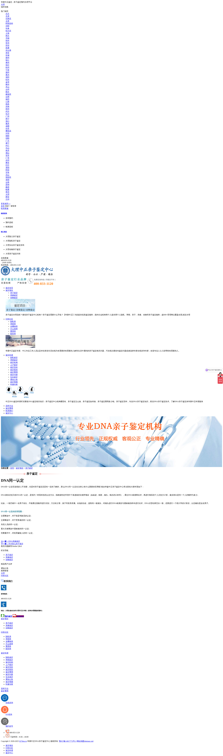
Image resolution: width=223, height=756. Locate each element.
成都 (7, 126)
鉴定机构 (14, 362)
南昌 (7, 104)
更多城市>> (5, 204)
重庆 (7, 124)
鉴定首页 (9, 288)
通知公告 (14, 380)
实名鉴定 (14, 377)
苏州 (7, 45)
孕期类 (13, 324)
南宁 (7, 119)
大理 (3, 4)
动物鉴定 (14, 298)
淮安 (7, 53)
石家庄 (8, 19)
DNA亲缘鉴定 (10, 541)
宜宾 (7, 155)
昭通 (7, 189)
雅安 (7, 163)
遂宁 (7, 143)
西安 (7, 197)
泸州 (7, 133)
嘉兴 (7, 75)
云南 (7, 182)
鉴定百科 (14, 367)
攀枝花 (8, 131)
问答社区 (9, 319)
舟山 (7, 87)
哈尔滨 (8, 31)
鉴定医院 (14, 370)
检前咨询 (4, 213)
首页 (3, 206)
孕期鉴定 (14, 360)
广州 (7, 116)
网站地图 (80, 741)
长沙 (7, 114)
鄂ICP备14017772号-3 (67, 741)
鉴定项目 (9, 290)
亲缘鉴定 (14, 295)
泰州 (7, 62)
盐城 (7, 55)
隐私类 (13, 321)
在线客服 (4, 258)
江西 (7, 102)
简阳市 (8, 177)
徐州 (7, 41)
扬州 (7, 58)
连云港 (8, 50)
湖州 (7, 77)
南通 (7, 48)
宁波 (7, 70)
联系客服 (4, 208)
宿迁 (7, 65)
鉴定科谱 (9, 355)
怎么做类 (14, 329)
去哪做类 (14, 326)
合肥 (7, 97)
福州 (7, 99)
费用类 (13, 331)
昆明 (7, 185)
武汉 (7, 111)
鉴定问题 (14, 375)
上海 (7, 33)
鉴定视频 (14, 382)
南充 (7, 150)
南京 (7, 36)
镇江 (7, 60)
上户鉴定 (14, 365)
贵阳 (7, 180)
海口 (7, 121)
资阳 (7, 168)
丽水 (7, 92)
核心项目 (4, 232)
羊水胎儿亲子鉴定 (12, 544)
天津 (7, 16)
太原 (7, 21)
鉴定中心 (9, 413)
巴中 (7, 165)
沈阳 (7, 26)
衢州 (7, 84)
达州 (7, 160)
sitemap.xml (89, 741)
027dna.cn (23, 741)
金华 (7, 82)
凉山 (7, 175)
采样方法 (9, 406)
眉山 (7, 153)
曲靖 (7, 187)
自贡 (7, 128)
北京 (7, 14)
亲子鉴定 (14, 293)
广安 (7, 158)
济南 (7, 106)
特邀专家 (14, 384)
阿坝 (7, 170)
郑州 (7, 109)
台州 (7, 89)
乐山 (7, 148)
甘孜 (7, 172)
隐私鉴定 (14, 358)
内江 (7, 146)
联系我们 (9, 411)
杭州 (7, 67)
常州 (7, 43)
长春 (7, 28)
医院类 (13, 334)
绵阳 (7, 138)
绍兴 (7, 80)
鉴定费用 (14, 372)
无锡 (7, 38)
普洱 (7, 192)
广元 (7, 141)
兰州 (7, 199)
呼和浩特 (9, 23)
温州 (7, 72)
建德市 (8, 94)
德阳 (7, 136)
